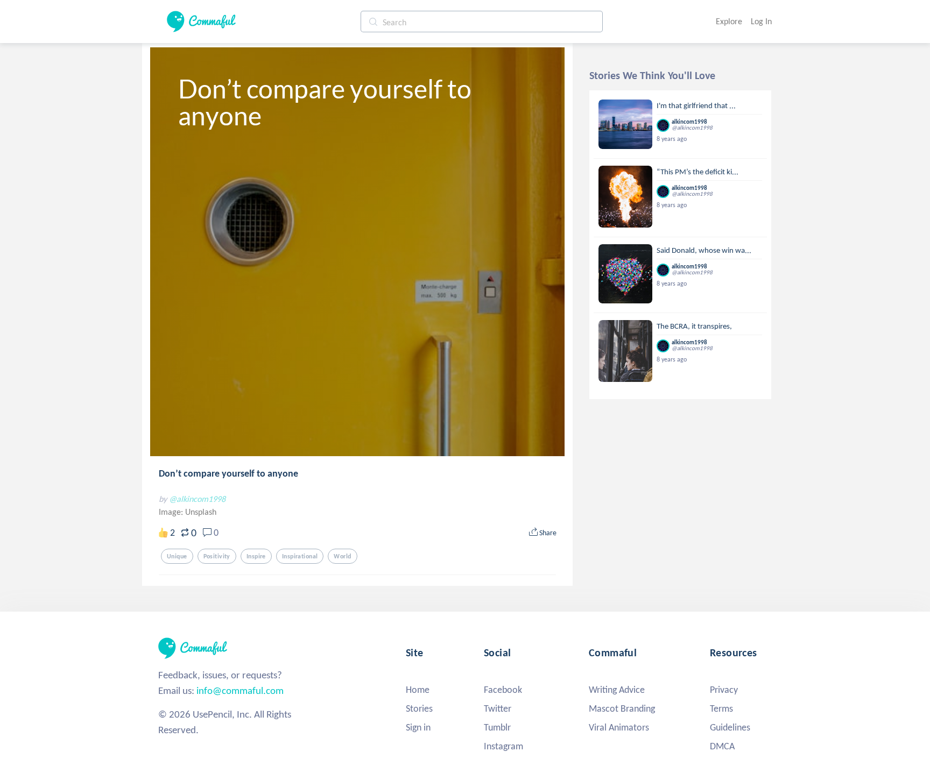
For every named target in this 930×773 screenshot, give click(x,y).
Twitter (497, 708)
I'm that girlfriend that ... (696, 105)
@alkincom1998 (197, 499)
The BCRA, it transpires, (694, 326)
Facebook (503, 690)
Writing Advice (617, 690)
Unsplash (200, 512)
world (342, 556)
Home (417, 690)
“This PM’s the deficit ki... (697, 171)
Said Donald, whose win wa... (704, 250)
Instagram (503, 746)
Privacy (724, 690)
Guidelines (730, 727)
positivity (216, 556)
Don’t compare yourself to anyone (228, 473)
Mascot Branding (622, 708)
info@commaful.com (240, 690)
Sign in (418, 727)
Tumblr (497, 727)
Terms (721, 708)
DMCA (722, 746)
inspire (256, 556)
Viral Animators (619, 727)
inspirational (300, 556)
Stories (419, 708)
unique (177, 556)
